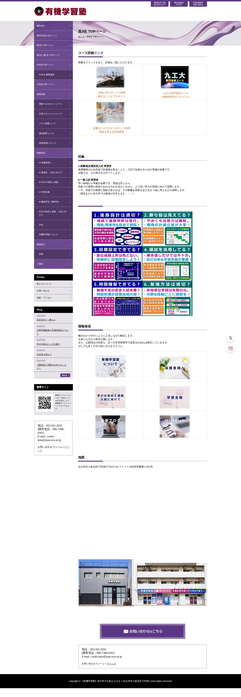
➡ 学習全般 (44, 192)
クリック (111, 663)
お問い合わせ (43, 290)
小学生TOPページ (45, 84)
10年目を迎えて (44, 354)
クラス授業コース (47, 123)
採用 (41, 254)
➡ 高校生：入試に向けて (50, 172)
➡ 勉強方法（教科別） (49, 202)
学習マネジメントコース (50, 114)
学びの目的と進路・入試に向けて (53, 213)
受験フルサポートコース (50, 104)
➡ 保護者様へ (45, 162)
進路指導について (47, 143)
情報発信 (41, 153)
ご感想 (40, 264)
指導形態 (41, 94)
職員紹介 (41, 244)
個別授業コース (46, 133)
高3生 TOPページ (45, 45)
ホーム (81, 36)
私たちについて (44, 284)
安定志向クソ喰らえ (46, 320)
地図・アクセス (44, 298)
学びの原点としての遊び (48, 344)
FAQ (41, 225)
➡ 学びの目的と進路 (48, 182)
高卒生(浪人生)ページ (47, 35)
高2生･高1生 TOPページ (48, 55)
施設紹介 (41, 25)
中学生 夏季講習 (46, 74)
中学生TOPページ (45, 65)
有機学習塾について (48, 234)
